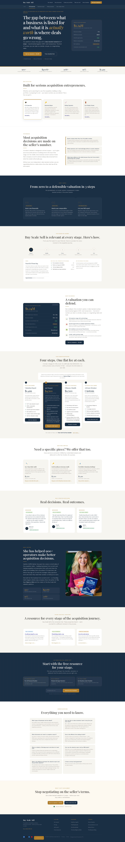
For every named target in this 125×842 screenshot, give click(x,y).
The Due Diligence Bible (76, 830)
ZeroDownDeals (74, 827)
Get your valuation (96, 2)
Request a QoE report (52, 426)
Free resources (57, 830)
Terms (67, 836)
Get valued (50, 2)
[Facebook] (24, 838)
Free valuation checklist (58, 263)
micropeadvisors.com (93, 824)
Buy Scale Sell (28, 2)
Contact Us (39, 837)
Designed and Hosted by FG (76, 837)
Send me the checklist (71, 690)
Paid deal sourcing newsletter (59, 269)
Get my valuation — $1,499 (32, 54)
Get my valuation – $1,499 (55, 802)
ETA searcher (32, 6)
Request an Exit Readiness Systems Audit (61, 481)
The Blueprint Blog (92, 830)
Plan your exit (77, 2)
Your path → (27, 115)
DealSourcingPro (75, 822)
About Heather (86, 2)
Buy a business (58, 2)
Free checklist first (50, 54)
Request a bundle (72, 424)
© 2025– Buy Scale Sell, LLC (52, 836)
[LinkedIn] (29, 838)
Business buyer (41, 6)
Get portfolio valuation (83, 481)
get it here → (76, 432)
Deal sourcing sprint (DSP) (58, 265)
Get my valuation (32, 420)
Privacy (63, 836)
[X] (26, 838)
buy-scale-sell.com (27, 828)
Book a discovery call (92, 419)
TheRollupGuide (74, 824)
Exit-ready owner (60, 6)
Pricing (55, 824)
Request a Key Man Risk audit (31, 481)
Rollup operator (50, 6)
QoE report (56, 827)
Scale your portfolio (68, 2)
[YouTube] (32, 838)
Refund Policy (91, 827)
